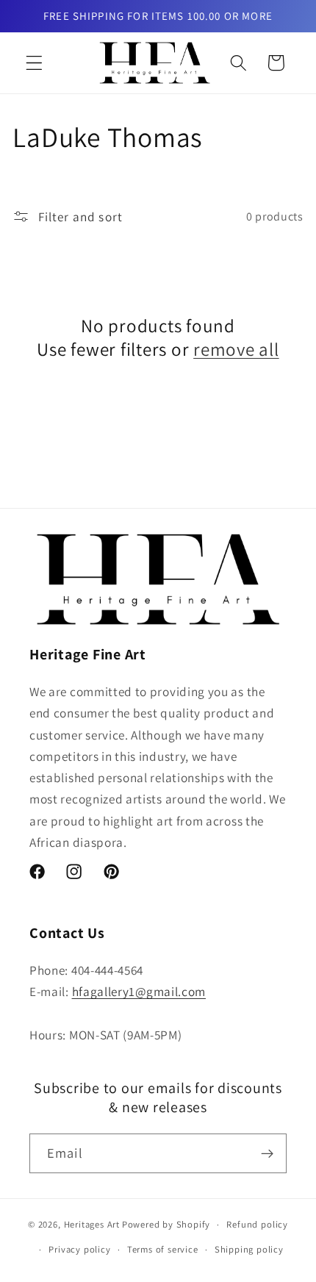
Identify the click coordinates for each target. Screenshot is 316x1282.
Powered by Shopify (166, 1224)
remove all (236, 349)
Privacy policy (79, 1249)
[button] (34, 63)
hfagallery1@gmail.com (139, 991)
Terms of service (162, 1249)
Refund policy (256, 1224)
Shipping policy (249, 1249)
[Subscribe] (267, 1153)
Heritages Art (92, 1224)
